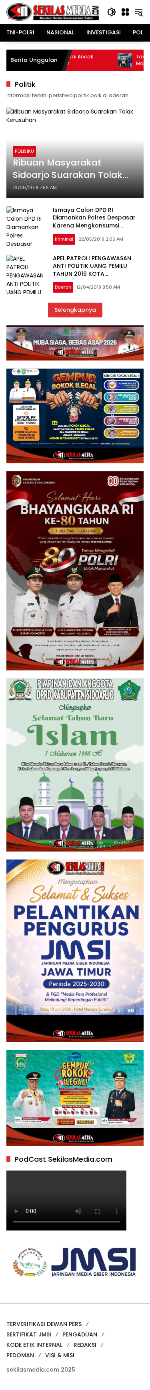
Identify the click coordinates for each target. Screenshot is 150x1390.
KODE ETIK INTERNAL (34, 1345)
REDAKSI (85, 1345)
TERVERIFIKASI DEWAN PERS (44, 1324)
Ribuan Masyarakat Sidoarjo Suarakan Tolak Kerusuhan (67, 169)
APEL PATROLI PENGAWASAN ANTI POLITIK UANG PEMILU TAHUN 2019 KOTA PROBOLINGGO (92, 270)
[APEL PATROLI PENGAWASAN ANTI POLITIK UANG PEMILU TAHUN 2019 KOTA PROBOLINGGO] (26, 275)
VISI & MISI (59, 1355)
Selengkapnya (75, 310)
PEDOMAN (20, 1355)
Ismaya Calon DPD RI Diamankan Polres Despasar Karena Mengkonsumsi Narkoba (94, 221)
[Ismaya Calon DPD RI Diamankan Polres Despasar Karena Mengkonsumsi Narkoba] (26, 226)
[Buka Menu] (125, 12)
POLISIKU (24, 151)
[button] (111, 12)
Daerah (63, 287)
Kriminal (64, 239)
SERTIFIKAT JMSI (28, 1334)
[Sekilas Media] (52, 12)
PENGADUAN (79, 1334)
